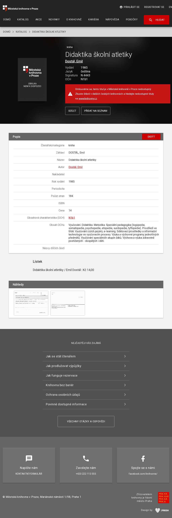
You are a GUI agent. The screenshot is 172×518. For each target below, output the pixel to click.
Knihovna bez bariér (60, 385)
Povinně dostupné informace (66, 404)
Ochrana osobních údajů (63, 394)
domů (6, 31)
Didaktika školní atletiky (49, 31)
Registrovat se (154, 7)
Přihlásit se (130, 7)
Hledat (157, 20)
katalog (21, 31)
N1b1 (72, 217)
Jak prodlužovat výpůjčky (63, 366)
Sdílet (72, 110)
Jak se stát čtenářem (61, 356)
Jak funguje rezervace (62, 375)
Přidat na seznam (95, 110)
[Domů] (20, 8)
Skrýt (151, 136)
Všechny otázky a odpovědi (86, 421)
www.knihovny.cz (88, 98)
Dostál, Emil (74, 61)
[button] (32, 80)
